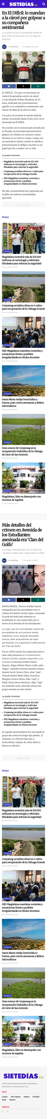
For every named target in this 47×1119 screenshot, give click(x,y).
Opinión (12, 1100)
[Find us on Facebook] (2, 1111)
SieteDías (14, 46)
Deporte (26, 1097)
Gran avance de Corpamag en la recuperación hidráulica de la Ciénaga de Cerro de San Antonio (22, 451)
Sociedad (36, 1097)
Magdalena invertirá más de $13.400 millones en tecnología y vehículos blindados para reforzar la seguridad (21, 164)
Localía (7, 251)
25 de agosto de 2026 (10, 409)
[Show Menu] (3, 4)
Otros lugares (15, 1097)
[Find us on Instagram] (7, 1111)
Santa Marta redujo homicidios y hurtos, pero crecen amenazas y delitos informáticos (23, 402)
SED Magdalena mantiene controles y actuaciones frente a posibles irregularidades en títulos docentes (22, 181)
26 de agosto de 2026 (10, 267)
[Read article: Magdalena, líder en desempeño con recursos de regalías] (23, 478)
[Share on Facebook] (9, 86)
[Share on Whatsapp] (38, 86)
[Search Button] (43, 4)
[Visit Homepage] (23, 4)
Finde (4, 1100)
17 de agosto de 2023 (30, 46)
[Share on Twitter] (24, 86)
